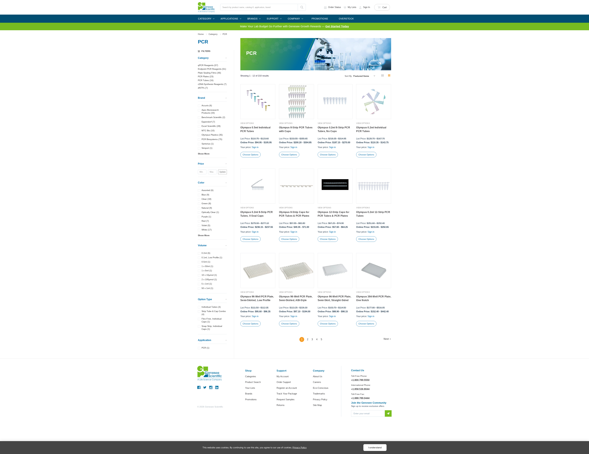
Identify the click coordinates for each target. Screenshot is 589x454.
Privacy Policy (320, 399)
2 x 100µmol (209, 279)
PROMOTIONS (320, 18)
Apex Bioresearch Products (210, 111)
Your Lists (250, 388)
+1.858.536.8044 (360, 389)
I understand (375, 447)
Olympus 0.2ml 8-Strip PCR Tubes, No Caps (334, 129)
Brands (248, 393)
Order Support (284, 382)
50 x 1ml (207, 288)
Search (302, 7)
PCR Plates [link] (206, 76)
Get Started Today (337, 26)
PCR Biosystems (212, 139)
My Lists (352, 7)
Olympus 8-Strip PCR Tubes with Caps (295, 129)
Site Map (317, 405)
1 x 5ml (207, 270)
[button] (205, 51)
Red (205, 221)
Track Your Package (287, 393)
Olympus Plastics (212, 135)
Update (222, 172)
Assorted (208, 190)
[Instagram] (210, 387)
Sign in (366, 7)
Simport (207, 148)
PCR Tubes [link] (206, 80)
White (207, 229)
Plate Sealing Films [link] (209, 73)
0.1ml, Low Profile (212, 257)
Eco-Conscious (320, 388)
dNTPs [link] (203, 88)
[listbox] (365, 75)
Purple (206, 216)
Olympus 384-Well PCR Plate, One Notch (373, 298)
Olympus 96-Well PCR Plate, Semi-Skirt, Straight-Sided (334, 298)
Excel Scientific (211, 126)
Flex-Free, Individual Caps (211, 320)
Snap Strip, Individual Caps (212, 327)
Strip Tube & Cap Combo (214, 313)
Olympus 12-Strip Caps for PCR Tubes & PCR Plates (333, 214)
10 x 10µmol (209, 275)
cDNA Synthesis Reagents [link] (212, 84)
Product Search (253, 382)
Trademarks (319, 393)
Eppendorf (208, 122)
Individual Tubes (211, 307)
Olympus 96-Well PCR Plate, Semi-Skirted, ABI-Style (296, 298)
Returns (281, 405)
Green (206, 203)
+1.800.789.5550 (360, 380)
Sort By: (348, 76)
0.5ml (206, 262)
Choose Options (250, 154)
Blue (205, 194)
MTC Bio (208, 130)
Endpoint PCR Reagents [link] (212, 69)
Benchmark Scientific (213, 117)
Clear (206, 199)
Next (386, 339)
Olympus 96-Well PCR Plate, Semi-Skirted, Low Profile (257, 298)
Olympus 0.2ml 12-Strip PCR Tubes (373, 214)
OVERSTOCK (346, 18)
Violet (206, 225)
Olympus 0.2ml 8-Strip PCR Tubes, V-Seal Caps (256, 214)
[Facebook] (198, 387)
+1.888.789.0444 (360, 398)
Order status (334, 7)
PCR (205, 348)
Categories (250, 376)
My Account (283, 376)
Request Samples (285, 399)
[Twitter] (204, 387)
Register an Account (287, 388)
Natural (207, 208)
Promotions (251, 399)
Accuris (207, 105)
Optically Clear (210, 212)
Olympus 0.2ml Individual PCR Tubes (371, 129)
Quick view (257, 112)
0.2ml (206, 253)
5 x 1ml (207, 284)
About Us (317, 376)
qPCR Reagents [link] (208, 65)
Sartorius (208, 143)
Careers (317, 382)
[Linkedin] (216, 387)
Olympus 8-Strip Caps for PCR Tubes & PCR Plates (294, 214)
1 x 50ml (207, 266)
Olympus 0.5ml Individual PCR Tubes (255, 129)
